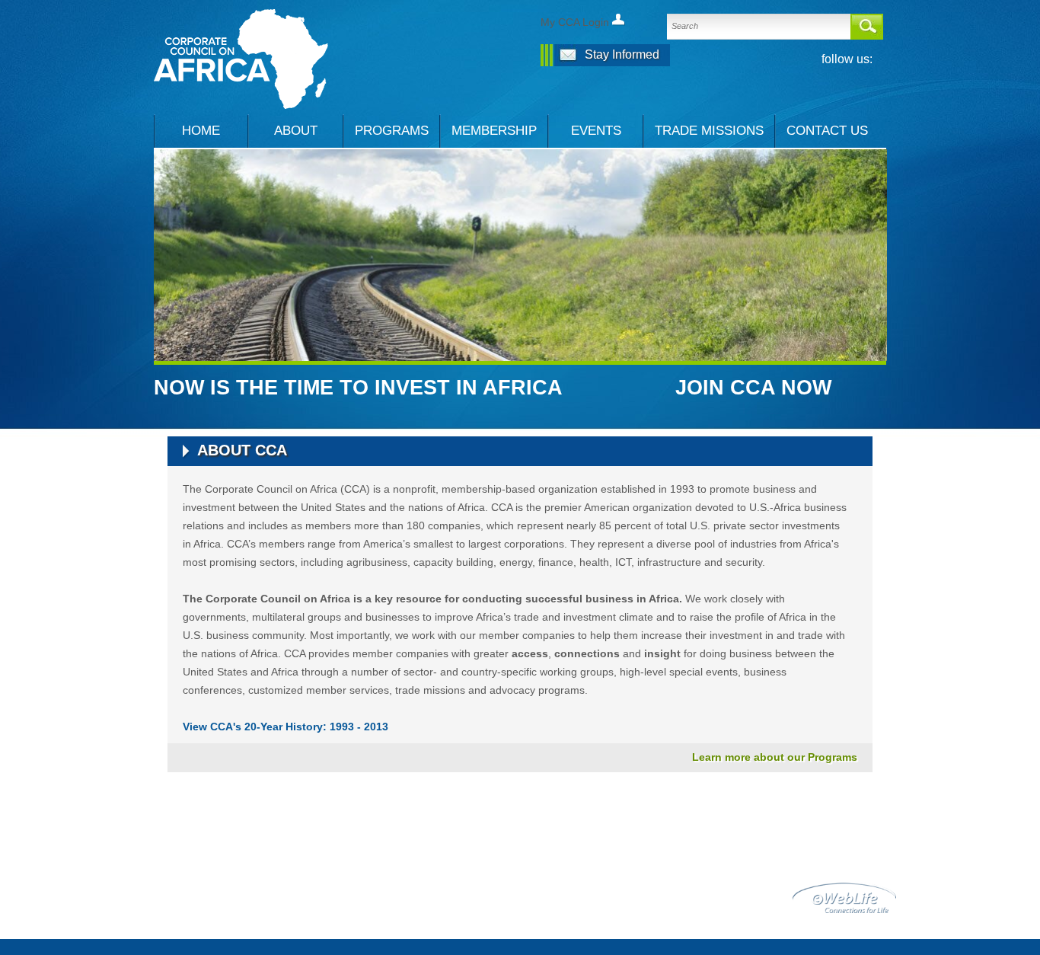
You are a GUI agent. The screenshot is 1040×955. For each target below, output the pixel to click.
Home (201, 130)
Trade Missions (709, 130)
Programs (392, 130)
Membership (494, 130)
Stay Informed (622, 54)
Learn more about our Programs (774, 757)
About (295, 130)
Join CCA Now (753, 387)
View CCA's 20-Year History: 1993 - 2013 (285, 726)
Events (596, 130)
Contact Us (827, 130)
